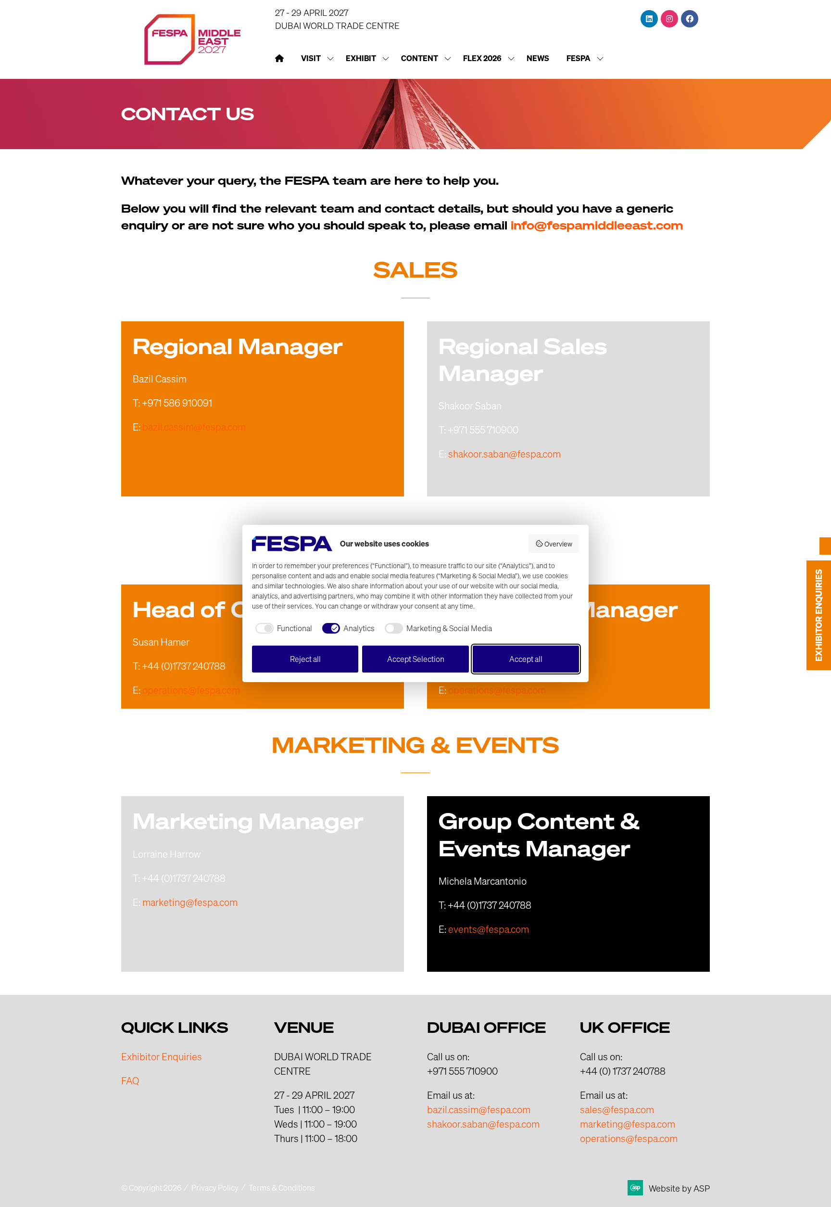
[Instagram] (669, 18)
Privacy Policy (215, 1187)
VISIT (311, 58)
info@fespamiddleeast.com (597, 225)
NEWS (538, 58)
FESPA (579, 58)
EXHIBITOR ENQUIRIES (819, 615)
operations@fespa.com (191, 690)
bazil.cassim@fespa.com (194, 426)
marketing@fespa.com (190, 902)
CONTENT (419, 58)
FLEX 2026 (482, 58)
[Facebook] (689, 18)
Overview (558, 543)
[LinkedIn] (649, 18)
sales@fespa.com (617, 1109)
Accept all (525, 659)
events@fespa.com (488, 929)
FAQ (130, 1080)
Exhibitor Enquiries (161, 1056)
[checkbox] (282, 628)
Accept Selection (415, 659)
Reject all (305, 659)
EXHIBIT (361, 58)
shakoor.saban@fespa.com (504, 453)
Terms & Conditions (282, 1187)
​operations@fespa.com (629, 1138)
